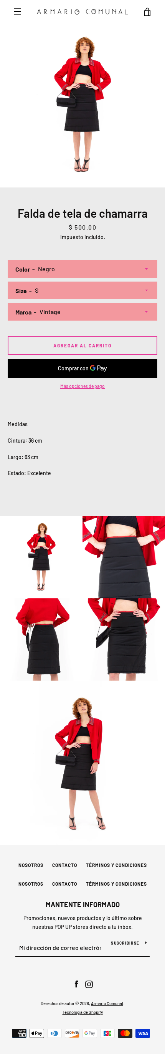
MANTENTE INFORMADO (83, 904)
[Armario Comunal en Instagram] (89, 984)
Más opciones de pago (82, 386)
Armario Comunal (107, 1003)
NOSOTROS (30, 865)
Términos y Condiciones (116, 865)
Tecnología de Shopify (83, 1012)
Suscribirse (125, 943)
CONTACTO (64, 865)
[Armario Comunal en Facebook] (76, 984)
